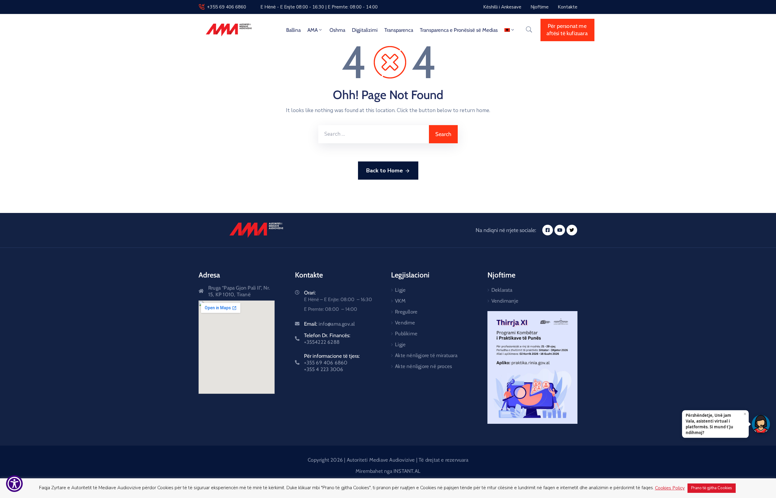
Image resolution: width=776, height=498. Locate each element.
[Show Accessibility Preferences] (14, 483)
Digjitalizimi (365, 30)
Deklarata (502, 290)
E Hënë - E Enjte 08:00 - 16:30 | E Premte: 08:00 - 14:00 (319, 7)
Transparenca (398, 30)
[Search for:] (373, 134)
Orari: (310, 293)
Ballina (293, 30)
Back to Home (384, 170)
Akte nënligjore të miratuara (426, 355)
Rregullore (406, 312)
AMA (312, 30)
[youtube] (559, 230)
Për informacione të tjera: (332, 362)
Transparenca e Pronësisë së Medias (459, 30)
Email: (329, 324)
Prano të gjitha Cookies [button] (711, 488)
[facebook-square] (547, 230)
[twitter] (572, 230)
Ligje (400, 290)
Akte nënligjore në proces (423, 366)
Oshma (337, 30)
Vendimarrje (504, 301)
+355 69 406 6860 (226, 7)
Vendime (405, 323)
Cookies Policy (670, 488)
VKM (400, 301)
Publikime (406, 333)
